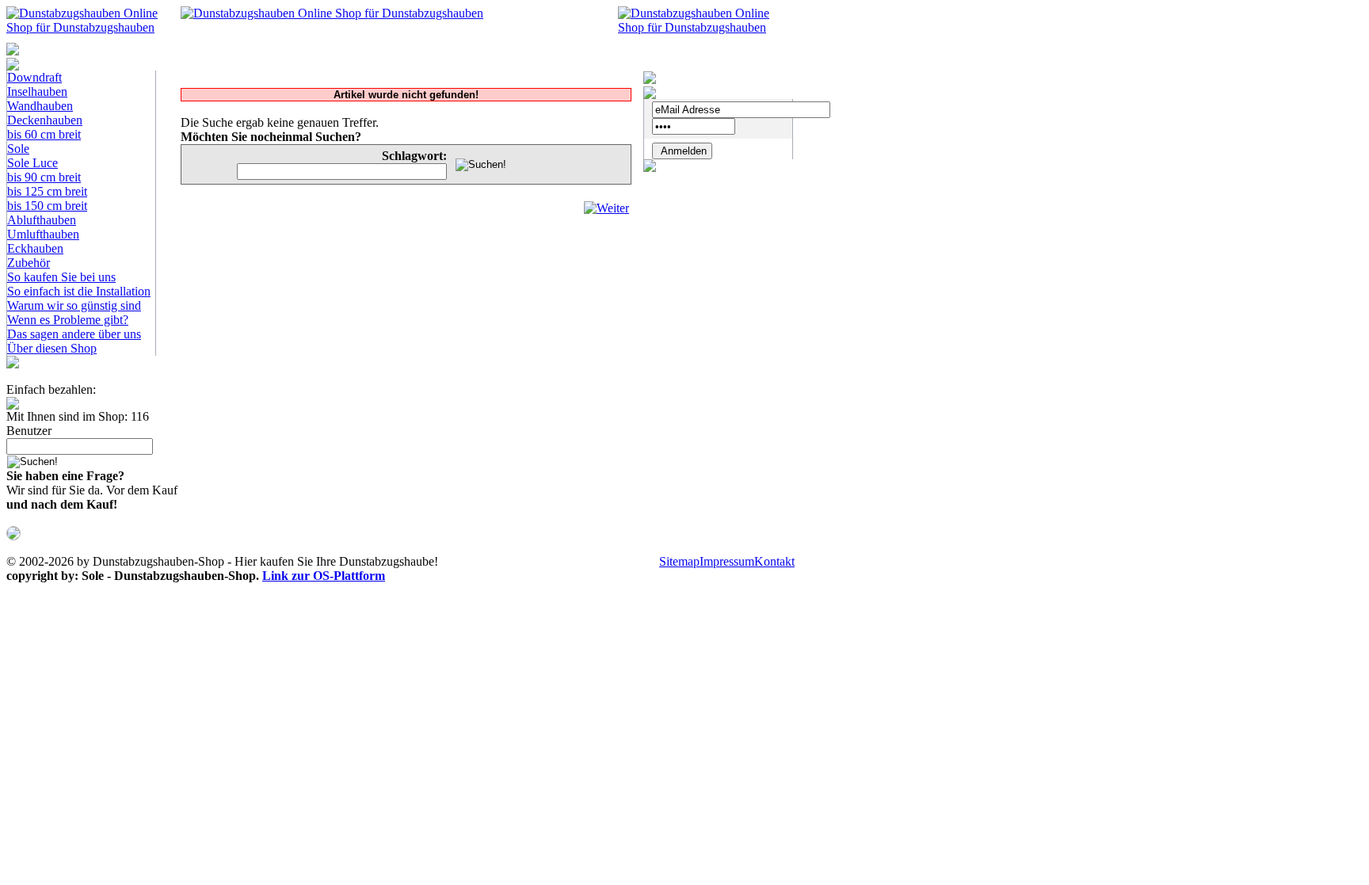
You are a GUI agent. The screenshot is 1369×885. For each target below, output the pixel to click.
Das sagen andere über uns (74, 334)
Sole (18, 148)
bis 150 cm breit (47, 205)
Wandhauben (40, 106)
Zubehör (28, 262)
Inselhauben (37, 91)
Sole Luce (32, 163)
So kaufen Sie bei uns (61, 277)
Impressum (727, 561)
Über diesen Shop (52, 348)
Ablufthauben (41, 220)
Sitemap (679, 561)
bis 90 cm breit (44, 177)
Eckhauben (35, 248)
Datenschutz (513, 561)
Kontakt (774, 561)
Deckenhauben (44, 120)
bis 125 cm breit (47, 191)
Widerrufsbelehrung (606, 561)
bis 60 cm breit (44, 134)
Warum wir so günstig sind (74, 305)
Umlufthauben (43, 234)
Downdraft (34, 77)
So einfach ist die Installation (79, 291)
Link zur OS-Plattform (323, 575)
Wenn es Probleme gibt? (67, 319)
